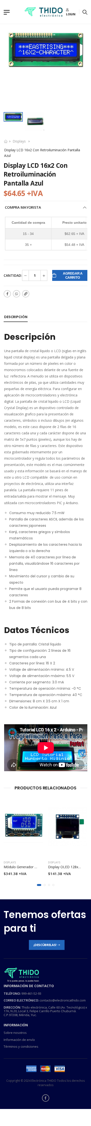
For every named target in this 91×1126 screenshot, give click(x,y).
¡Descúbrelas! (45, 945)
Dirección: (12, 1007)
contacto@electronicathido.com (63, 1000)
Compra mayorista (23, 207)
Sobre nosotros (15, 1032)
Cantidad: (13, 275)
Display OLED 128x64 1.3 (68, 867)
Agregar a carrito (73, 275)
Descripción (15, 316)
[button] (39, 885)
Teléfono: (12, 993)
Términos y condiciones (21, 1047)
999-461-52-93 (31, 993)
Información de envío (19, 1039)
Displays (19, 141)
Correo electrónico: (21, 1000)
